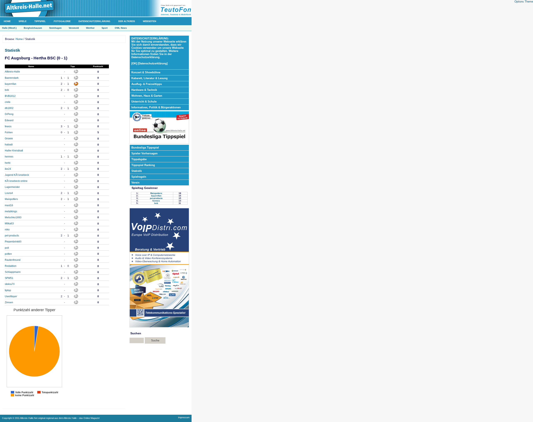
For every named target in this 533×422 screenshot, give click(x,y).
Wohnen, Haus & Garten (146, 95)
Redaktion (10, 266)
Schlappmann (13, 272)
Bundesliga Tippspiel (145, 147)
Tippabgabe (139, 159)
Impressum (183, 417)
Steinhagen (55, 28)
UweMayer (11, 296)
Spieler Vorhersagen (144, 153)
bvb (7, 90)
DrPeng (9, 114)
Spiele (22, 21)
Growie (9, 138)
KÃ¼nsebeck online (16, 181)
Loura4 (9, 193)
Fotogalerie (62, 21)
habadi (9, 144)
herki (7, 163)
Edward (9, 120)
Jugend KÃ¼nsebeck (17, 175)
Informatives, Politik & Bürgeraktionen (156, 107)
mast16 (9, 205)
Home (7, 21)
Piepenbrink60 (13, 241)
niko (7, 229)
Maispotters (11, 199)
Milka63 (9, 223)
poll (7, 248)
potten (8, 254)
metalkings (11, 211)
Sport (105, 28)
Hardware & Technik (144, 89)
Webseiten (149, 21)
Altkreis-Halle (12, 71)
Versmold (74, 28)
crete (7, 102)
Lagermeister (12, 187)
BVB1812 (10, 96)
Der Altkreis (126, 21)
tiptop (8, 290)
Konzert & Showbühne (145, 72)
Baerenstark (12, 78)
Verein (135, 182)
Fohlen (9, 132)
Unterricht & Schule (144, 101)
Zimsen (9, 302)
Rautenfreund (12, 260)
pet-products (12, 235)
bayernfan (10, 84)
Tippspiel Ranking (143, 165)
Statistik (12, 50)
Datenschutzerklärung (94, 21)
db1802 (9, 108)
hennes (9, 156)
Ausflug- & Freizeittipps (146, 84)
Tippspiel (40, 21)
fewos (8, 126)
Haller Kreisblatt (14, 150)
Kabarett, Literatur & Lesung (149, 78)
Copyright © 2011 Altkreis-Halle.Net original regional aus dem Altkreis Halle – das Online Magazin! (51, 418)
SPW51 (9, 278)
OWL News (121, 28)
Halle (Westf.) (9, 28)
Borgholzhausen (33, 28)
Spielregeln (138, 176)
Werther (90, 28)
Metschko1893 (13, 217)
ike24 (8, 169)
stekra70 (10, 284)
